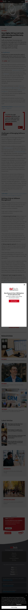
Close (24, 285)
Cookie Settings (14, 607)
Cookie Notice (18, 604)
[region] (14, 601)
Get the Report (14, 301)
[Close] (26, 595)
